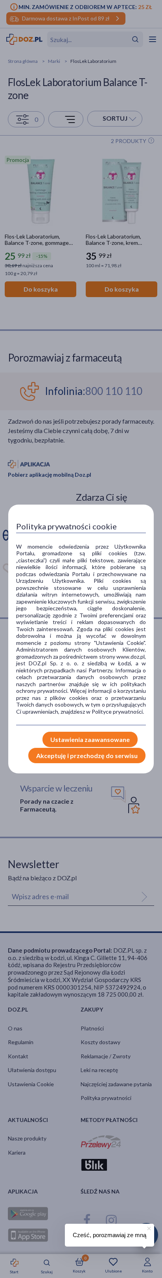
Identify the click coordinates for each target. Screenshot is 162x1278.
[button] (148, 1227)
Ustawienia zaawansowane (90, 739)
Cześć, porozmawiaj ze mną (109, 1235)
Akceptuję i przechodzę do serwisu (87, 755)
